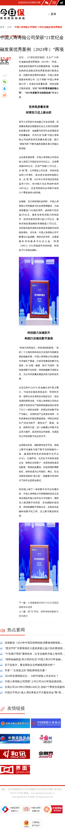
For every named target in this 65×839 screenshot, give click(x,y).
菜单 (53, 14)
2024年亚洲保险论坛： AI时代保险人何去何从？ (32, 676)
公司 (9, 27)
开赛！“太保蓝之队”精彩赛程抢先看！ (26, 670)
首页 (2, 27)
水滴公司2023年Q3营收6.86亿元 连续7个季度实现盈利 (35, 687)
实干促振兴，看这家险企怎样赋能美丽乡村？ (30, 664)
